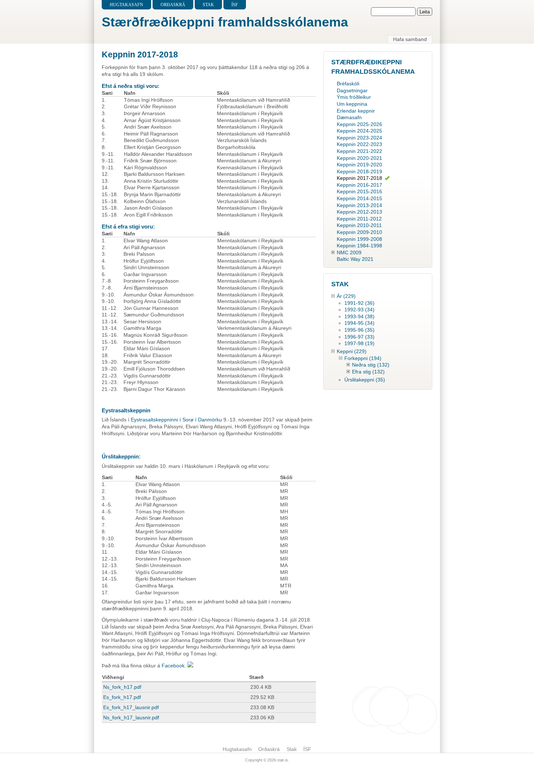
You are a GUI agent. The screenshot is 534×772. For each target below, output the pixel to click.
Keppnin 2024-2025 (359, 131)
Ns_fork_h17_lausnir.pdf (131, 717)
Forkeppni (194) (362, 358)
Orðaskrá (173, 4)
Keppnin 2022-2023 (359, 144)
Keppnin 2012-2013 (359, 212)
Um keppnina (352, 104)
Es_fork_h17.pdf (122, 697)
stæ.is (282, 760)
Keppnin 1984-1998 (359, 245)
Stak (208, 4)
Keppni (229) (352, 351)
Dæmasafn (349, 117)
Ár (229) (346, 296)
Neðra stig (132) (370, 365)
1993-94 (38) (359, 316)
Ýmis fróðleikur (354, 97)
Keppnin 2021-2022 (359, 151)
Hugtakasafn (126, 4)
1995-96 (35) (359, 330)
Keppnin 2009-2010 (359, 232)
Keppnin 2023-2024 (359, 138)
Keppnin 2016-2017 (359, 185)
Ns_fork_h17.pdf (122, 687)
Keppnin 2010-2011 (359, 225)
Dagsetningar (352, 90)
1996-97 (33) (359, 337)
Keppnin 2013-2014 (359, 205)
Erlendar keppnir (356, 111)
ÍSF (234, 4)
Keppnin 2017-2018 (359, 178)
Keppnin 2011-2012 (359, 219)
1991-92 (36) (359, 303)
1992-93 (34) (359, 309)
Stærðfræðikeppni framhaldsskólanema (225, 22)
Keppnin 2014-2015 (359, 198)
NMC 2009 (349, 252)
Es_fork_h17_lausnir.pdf (131, 707)
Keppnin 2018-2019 (359, 171)
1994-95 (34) (359, 323)
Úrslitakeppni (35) (364, 380)
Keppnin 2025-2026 (359, 124)
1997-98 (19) (359, 343)
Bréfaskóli (348, 83)
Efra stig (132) (368, 372)
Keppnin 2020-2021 (359, 158)
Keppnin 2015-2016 (359, 191)
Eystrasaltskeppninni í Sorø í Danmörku (177, 420)
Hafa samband (410, 39)
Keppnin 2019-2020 (359, 164)
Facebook (173, 665)
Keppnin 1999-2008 (359, 239)
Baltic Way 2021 (355, 259)
